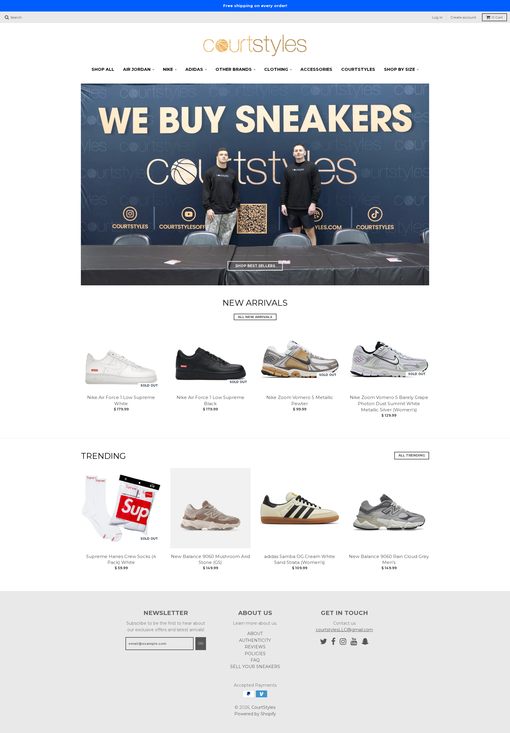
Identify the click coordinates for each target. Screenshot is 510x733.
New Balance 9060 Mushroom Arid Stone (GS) (210, 559)
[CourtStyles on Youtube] (354, 641)
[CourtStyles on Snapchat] (365, 641)
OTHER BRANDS (233, 69)
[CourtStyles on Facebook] (333, 641)
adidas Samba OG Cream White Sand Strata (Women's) (299, 559)
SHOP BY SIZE (399, 69)
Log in (437, 17)
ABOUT (255, 633)
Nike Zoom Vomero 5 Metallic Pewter (299, 400)
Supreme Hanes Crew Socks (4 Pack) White (121, 559)
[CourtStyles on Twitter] (323, 641)
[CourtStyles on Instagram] (343, 641)
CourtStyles (263, 707)
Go (200, 643)
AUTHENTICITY (255, 640)
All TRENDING (411, 455)
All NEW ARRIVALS (255, 317)
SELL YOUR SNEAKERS (255, 666)
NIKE (168, 69)
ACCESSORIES (316, 69)
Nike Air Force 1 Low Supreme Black (210, 400)
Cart (497, 17)
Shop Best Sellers (255, 266)
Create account (463, 17)
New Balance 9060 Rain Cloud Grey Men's (389, 559)
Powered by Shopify (255, 713)
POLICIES (255, 653)
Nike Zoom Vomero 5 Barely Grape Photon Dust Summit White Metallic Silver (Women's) (389, 404)
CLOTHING (276, 69)
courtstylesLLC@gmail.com (344, 629)
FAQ (255, 660)
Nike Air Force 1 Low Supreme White (121, 400)
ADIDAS (194, 69)
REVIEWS (255, 646)
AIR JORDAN (137, 69)
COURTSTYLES (358, 69)
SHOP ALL (102, 69)
